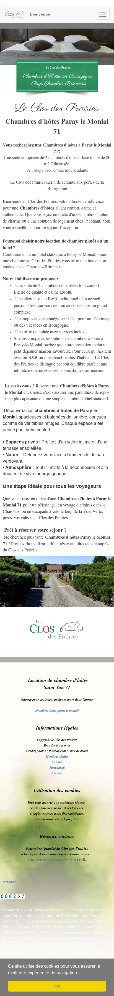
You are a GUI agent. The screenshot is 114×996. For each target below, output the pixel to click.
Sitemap (57, 773)
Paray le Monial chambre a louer (63, 954)
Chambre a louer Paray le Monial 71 (34, 910)
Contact (57, 762)
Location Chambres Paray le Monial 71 (37, 949)
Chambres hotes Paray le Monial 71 (49, 926)
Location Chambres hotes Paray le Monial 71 (57, 943)
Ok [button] (57, 986)
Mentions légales (57, 756)
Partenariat (57, 767)
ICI (76, 819)
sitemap (10, 882)
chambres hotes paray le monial (57, 710)
